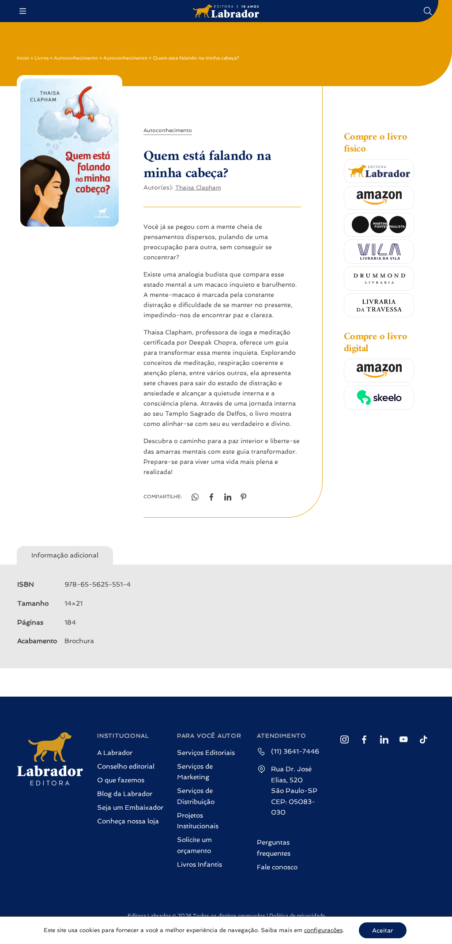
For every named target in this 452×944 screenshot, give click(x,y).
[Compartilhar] (227, 497)
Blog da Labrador (124, 794)
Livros (41, 58)
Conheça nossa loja (128, 821)
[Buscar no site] (428, 11)
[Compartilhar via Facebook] (211, 497)
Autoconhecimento (76, 58)
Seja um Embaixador (130, 807)
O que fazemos (120, 780)
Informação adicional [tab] (64, 555)
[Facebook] (364, 739)
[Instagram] (344, 739)
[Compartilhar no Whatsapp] (195, 497)
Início (23, 58)
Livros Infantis (199, 864)
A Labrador (114, 753)
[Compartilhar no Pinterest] (243, 497)
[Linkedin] (384, 739)
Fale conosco (277, 867)
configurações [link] (323, 930)
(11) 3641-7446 (295, 751)
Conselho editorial (125, 766)
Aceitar (382, 930)
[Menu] (24, 11)
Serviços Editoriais (206, 753)
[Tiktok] (423, 739)
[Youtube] (403, 739)
